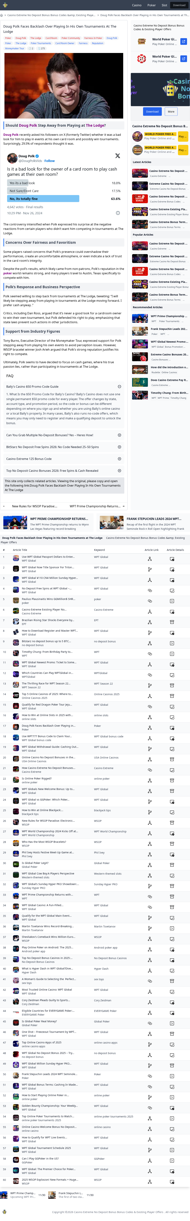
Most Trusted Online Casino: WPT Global (47, 989)
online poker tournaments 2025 (41, 1120)
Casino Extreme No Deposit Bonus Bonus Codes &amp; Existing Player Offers (50, 15)
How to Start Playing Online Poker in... (45, 1095)
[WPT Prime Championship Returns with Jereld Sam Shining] (140, 318)
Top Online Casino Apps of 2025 (41, 1042)
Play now (183, 136)
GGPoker (27, 1162)
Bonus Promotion (174, 346)
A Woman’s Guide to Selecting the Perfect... (49, 979)
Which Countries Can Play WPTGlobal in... (47, 673)
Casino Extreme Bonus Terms (165, 227)
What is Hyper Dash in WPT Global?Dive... (47, 968)
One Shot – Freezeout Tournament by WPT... (49, 1032)
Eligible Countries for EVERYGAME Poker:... (48, 1010)
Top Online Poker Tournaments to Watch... (48, 1116)
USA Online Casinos (34, 761)
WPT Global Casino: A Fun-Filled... (42, 905)
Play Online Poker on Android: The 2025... (47, 947)
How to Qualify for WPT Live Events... (44, 1137)
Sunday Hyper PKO (33, 888)
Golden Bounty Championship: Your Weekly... (50, 1105)
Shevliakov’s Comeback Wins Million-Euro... (48, 937)
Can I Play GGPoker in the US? (40, 1158)
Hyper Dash (29, 972)
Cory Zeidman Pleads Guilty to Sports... (46, 1000)
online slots (29, 719)
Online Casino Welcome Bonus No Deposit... (49, 1127)
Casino (137, 5)
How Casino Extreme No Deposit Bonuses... (48, 768)
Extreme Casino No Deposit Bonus (168, 188)
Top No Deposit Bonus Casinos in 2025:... (47, 958)
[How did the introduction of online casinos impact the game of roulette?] (140, 369)
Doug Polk (28, 125)
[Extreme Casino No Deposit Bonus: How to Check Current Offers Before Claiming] (140, 186)
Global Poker (29, 867)
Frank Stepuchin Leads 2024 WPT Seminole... (49, 1074)
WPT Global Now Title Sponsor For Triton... (48, 567)
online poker (29, 782)
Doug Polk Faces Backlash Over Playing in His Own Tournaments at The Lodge (144, 15)
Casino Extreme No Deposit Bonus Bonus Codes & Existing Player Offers (118, 1212)
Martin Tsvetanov (32, 930)
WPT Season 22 (31, 687)
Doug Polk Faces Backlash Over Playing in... (49, 725)
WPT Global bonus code (36, 740)
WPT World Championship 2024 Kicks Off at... (50, 831)
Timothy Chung (178, 398)
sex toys (27, 983)
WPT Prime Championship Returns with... (47, 894)
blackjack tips (30, 814)
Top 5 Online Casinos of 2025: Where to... (47, 694)
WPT (154, 321)
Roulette (156, 372)
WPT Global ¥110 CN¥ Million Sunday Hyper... (50, 578)
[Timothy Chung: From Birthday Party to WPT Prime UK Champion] (140, 395)
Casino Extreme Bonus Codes (165, 201)
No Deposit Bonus (179, 359)
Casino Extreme (158, 176)
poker (7, 273)
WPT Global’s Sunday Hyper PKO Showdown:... (50, 884)
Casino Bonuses (160, 359)
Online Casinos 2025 (34, 698)
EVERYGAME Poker (33, 1014)
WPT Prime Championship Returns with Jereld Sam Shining (94, 506)
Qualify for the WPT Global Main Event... (47, 915)
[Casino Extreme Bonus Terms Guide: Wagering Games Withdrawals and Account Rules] (140, 224)
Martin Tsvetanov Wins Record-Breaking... (48, 926)
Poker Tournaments (169, 321)
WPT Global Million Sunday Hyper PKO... (46, 1063)
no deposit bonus (33, 645)
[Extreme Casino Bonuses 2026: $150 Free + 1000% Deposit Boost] (140, 356)
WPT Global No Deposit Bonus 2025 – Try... (48, 1053)
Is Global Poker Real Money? (39, 1021)
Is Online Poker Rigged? (37, 778)
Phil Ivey (27, 856)
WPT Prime (163, 398)
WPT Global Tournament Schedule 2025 (46, 1148)
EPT (24, 624)
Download (179, 5)
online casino (30, 1130)
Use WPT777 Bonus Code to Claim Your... (47, 736)
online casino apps (33, 1046)
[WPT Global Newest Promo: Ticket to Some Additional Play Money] (140, 344)
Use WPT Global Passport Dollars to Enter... (48, 556)
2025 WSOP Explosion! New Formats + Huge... (50, 1179)
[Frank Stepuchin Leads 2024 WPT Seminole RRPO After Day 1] (140, 331)
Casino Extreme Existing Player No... (44, 609)
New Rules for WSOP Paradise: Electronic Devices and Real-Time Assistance (33, 506)
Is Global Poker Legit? (35, 863)
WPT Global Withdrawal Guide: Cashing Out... (50, 746)
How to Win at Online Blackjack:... (42, 810)
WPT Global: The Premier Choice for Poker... (49, 1169)
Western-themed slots (35, 877)
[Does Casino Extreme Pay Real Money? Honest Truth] (140, 382)
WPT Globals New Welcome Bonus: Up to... (48, 789)
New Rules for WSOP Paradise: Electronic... (48, 820)
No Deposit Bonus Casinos (38, 962)
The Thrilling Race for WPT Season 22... (46, 683)
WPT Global (157, 346)
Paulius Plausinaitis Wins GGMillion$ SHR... (48, 599)
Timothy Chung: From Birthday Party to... (47, 651)
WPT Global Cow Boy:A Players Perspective (48, 873)
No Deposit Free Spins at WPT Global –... (47, 588)
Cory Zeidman (30, 1004)
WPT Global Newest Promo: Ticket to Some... (49, 662)
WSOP (25, 824)
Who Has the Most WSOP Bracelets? (44, 842)
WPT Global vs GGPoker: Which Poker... (45, 799)
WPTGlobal (28, 676)
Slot (164, 5)
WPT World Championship (38, 835)
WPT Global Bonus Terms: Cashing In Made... (50, 1084)
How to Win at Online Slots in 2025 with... (47, 715)
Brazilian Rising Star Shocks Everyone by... (48, 620)
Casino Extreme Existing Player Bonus (169, 214)
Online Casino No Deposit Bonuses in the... (48, 757)
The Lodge (95, 125)
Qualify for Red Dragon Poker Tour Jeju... (47, 704)
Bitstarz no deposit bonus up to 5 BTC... (46, 641)
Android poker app (33, 951)
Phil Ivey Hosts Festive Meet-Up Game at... (48, 852)
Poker (152, 5)
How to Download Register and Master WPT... (50, 630)
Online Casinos (169, 372)
